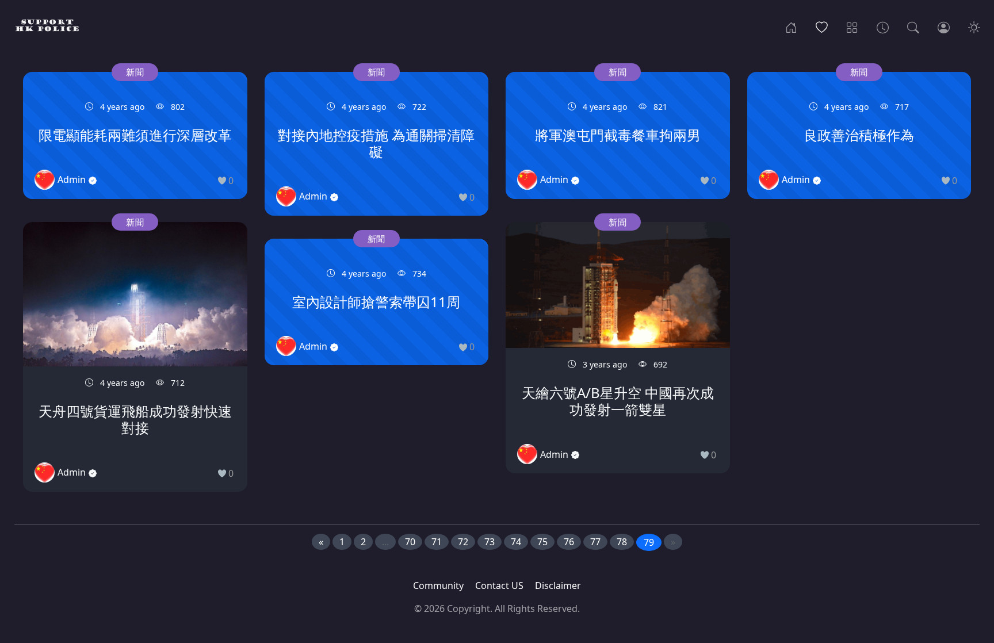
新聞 (135, 72)
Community (438, 585)
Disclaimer (558, 585)
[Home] (791, 26)
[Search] (913, 26)
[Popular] (821, 26)
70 (410, 541)
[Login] (943, 26)
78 (622, 541)
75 (542, 541)
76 (569, 541)
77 (595, 541)
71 (436, 541)
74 (516, 541)
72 (463, 541)
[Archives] (882, 26)
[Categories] (852, 26)
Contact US (499, 585)
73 (489, 541)
